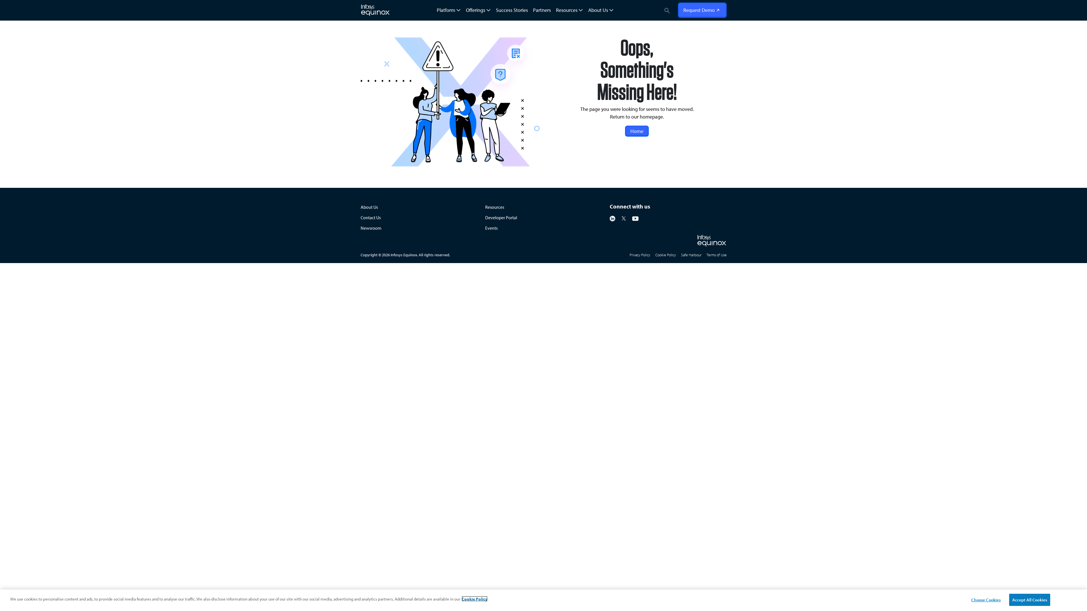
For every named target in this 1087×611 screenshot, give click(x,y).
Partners (542, 10)
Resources (494, 207)
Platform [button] (446, 10)
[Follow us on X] (623, 218)
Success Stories (512, 10)
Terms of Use (717, 254)
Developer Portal (501, 217)
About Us (369, 207)
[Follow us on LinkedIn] (612, 218)
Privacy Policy (640, 254)
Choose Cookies (986, 599)
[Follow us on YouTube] (635, 218)
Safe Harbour (691, 254)
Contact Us (371, 217)
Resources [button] (566, 10)
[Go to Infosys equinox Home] (375, 10)
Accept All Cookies (1029, 599)
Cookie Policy (665, 254)
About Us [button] (598, 10)
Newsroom (371, 228)
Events (491, 228)
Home (636, 131)
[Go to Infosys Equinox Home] (712, 240)
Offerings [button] (475, 10)
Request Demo (699, 10)
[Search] (667, 10)
